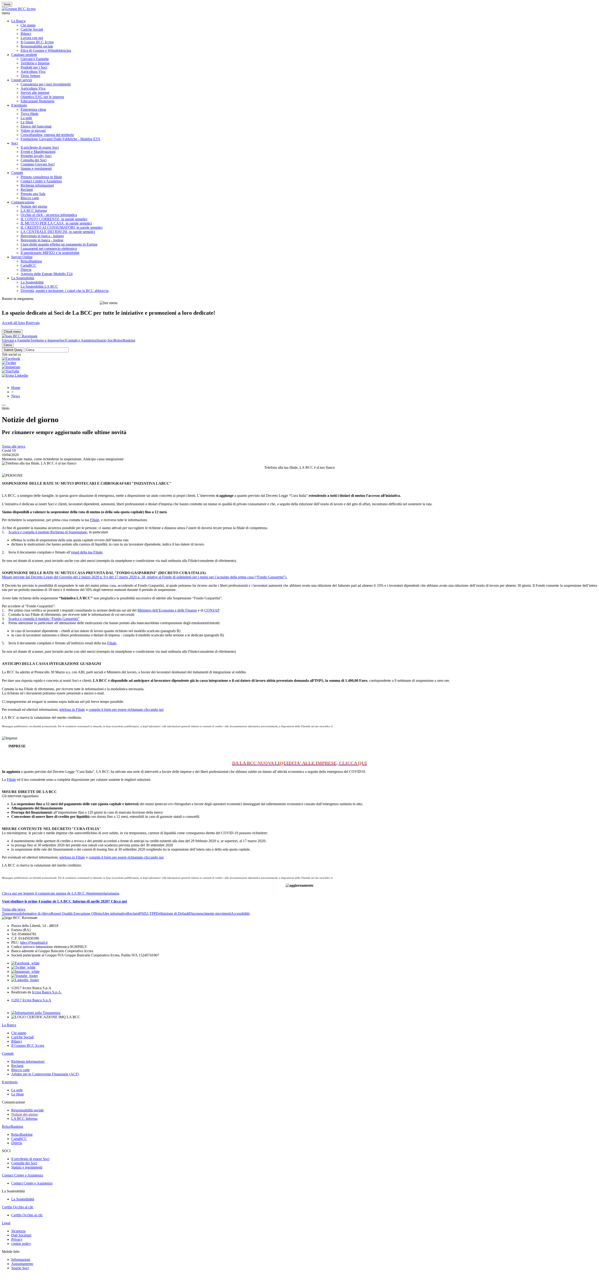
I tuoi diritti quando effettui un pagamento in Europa (59, 244)
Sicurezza (18, 1231)
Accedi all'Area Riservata (21, 323)
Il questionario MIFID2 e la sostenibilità (50, 253)
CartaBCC (28, 265)
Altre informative (114, 913)
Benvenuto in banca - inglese (42, 240)
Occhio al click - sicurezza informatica (49, 215)
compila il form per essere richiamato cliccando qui (126, 710)
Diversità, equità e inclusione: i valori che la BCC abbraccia (65, 291)
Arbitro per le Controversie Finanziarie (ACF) (45, 1074)
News (15, 396)
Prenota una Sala (33, 194)
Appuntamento (22, 1264)
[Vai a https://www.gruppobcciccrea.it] (19, 9)
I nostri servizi (21, 80)
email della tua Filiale (86, 552)
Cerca (8, 345)
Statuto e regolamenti (36, 168)
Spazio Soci (105, 340)
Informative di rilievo (35, 913)
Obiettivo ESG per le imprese (42, 97)
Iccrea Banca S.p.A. (47, 992)
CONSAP (211, 610)
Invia (7, 4)
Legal (6, 1223)
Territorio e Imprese (35, 63)
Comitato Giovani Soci (38, 164)
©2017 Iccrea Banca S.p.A (31, 1000)
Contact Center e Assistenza (41, 181)
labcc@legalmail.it (33, 942)
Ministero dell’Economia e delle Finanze (167, 610)
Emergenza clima (33, 109)
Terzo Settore (30, 76)
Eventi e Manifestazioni (38, 152)
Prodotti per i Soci (34, 67)
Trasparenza (11, 913)
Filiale (94, 520)
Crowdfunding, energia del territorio (47, 135)
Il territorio (19, 105)
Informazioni (20, 1260)
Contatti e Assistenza (81, 340)
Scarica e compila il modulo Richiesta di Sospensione (47, 532)
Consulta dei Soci (34, 160)
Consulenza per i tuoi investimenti (46, 84)
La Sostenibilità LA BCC (39, 286)
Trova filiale (29, 114)
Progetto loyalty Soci (36, 156)
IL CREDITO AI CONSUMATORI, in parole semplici (61, 227)
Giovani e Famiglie (35, 59)
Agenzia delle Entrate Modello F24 (47, 274)
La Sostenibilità (22, 278)
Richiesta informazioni (37, 185)
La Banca (18, 21)
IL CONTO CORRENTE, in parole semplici (54, 219)
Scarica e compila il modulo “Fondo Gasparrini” (44, 619)
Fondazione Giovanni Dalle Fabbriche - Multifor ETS (60, 139)
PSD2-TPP (147, 913)
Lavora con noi (32, 38)
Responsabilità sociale (37, 46)
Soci (14, 143)
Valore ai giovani (33, 131)
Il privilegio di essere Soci (40, 147)
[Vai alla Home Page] (19, 336)
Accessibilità (240, 913)
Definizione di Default (172, 913)
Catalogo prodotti (24, 55)
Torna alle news (13, 446)
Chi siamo (28, 25)
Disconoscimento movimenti (210, 913)
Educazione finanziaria (37, 101)
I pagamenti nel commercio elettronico (49, 249)
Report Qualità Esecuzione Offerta (76, 913)
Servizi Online (22, 257)
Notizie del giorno (34, 206)
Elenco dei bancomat (36, 126)
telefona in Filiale (72, 710)
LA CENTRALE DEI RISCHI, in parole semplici (58, 232)
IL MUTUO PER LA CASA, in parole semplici (56, 223)
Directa (26, 270)
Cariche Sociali (32, 29)
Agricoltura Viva (33, 72)
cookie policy (21, 1244)
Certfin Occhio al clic (17, 1207)
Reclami (27, 190)
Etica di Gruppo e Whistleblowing (46, 50)
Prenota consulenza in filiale (41, 177)
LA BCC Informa (34, 211)
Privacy (16, 1239)
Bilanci (26, 34)
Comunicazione (22, 202)
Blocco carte (30, 198)
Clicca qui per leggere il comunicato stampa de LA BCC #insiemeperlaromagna (60, 893)
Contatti (17, 173)
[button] (299, 13)
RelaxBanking (31, 261)
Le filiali (27, 122)
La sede (26, 118)
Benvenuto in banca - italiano (42, 236)
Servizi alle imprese (35, 93)
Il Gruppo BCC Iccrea (37, 42)
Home (15, 388)
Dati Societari (21, 1235)
